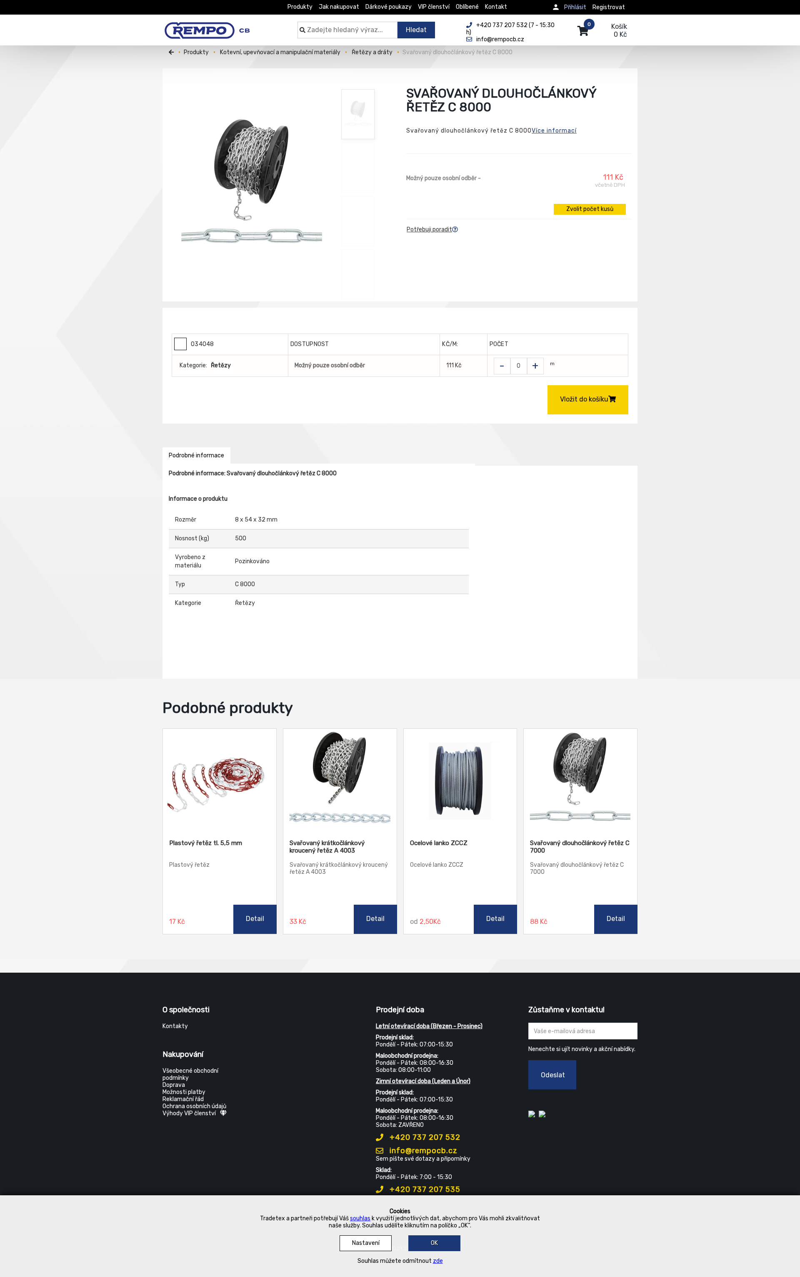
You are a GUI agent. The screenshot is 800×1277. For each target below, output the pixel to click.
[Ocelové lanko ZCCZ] (460, 781)
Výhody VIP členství (189, 1113)
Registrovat (608, 7)
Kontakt (496, 6)
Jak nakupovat (339, 6)
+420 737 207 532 (424, 1137)
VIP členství (434, 6)
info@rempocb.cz (423, 1150)
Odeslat (553, 1075)
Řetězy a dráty (372, 52)
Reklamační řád (183, 1099)
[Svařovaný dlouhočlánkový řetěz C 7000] (580, 781)
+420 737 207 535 (424, 1189)
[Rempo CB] (212, 25)
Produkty (300, 6)
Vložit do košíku (584, 399)
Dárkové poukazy (388, 6)
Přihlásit (575, 7)
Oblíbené (467, 6)
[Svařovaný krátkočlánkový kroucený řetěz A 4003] (340, 781)
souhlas (360, 1218)
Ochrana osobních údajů (194, 1106)
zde (438, 1260)
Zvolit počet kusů (589, 209)
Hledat (416, 30)
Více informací (554, 130)
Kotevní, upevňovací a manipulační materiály (280, 52)
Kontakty (175, 1026)
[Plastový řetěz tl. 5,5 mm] (219, 781)
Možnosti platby (183, 1092)
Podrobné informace (196, 455)
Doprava (173, 1085)
